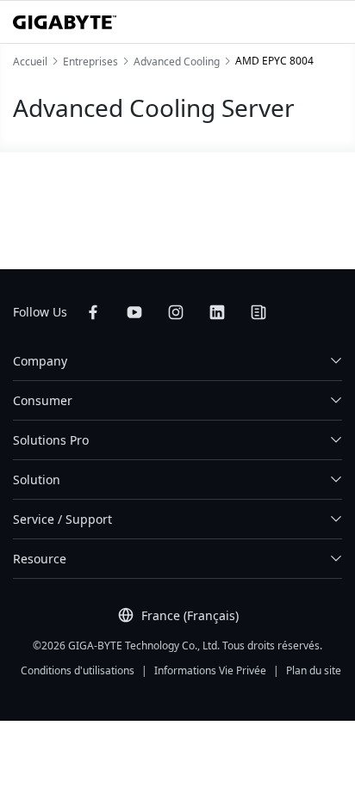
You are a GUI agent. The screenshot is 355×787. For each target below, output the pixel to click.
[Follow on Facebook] (93, 312)
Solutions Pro (51, 440)
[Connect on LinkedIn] (217, 312)
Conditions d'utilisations (77, 670)
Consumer (42, 400)
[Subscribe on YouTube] (134, 312)
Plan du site (313, 670)
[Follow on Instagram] (175, 312)
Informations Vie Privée (210, 670)
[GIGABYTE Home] (64, 22)
